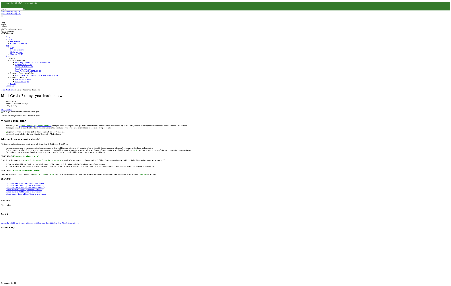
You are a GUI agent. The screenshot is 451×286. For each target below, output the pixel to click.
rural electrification (50, 223)
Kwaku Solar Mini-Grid (24, 67)
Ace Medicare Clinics (23, 79)
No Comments (6, 110)
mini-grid (33, 223)
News (8, 56)
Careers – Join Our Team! (19, 43)
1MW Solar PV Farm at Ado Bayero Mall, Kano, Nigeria (36, 75)
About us (9, 39)
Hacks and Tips (16, 52)
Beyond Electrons (17, 50)
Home (8, 37)
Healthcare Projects (22, 82)
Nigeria (40, 223)
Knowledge (25, 223)
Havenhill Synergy (13, 223)
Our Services (15, 41)
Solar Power (74, 223)
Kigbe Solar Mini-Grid (23, 65)
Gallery (13, 84)
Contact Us (10, 86)
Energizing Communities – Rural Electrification (32, 63)
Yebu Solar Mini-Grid (23, 69)
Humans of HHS (16, 54)
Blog (7, 46)
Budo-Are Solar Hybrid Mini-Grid (28, 71)
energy (3, 223)
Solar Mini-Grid (64, 223)
